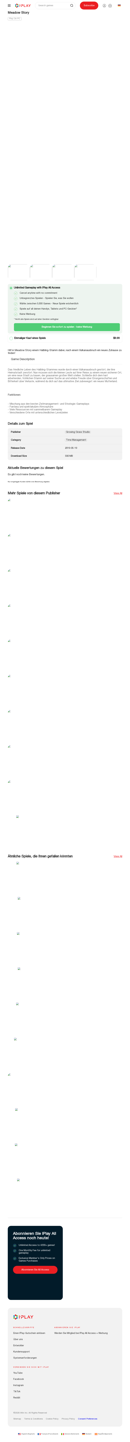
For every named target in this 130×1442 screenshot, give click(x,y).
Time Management (76, 440)
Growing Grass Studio (78, 432)
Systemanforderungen (25, 1358)
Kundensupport (21, 1352)
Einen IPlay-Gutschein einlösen (29, 1333)
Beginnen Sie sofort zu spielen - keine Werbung (67, 327)
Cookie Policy (52, 1419)
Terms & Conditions (33, 1419)
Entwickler (18, 1346)
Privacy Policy (68, 1419)
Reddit (16, 1398)
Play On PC (14, 19)
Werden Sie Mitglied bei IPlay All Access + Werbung (81, 1333)
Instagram (18, 1385)
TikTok (16, 1392)
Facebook (18, 1379)
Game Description (23, 359)
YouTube (18, 1373)
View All (118, 493)
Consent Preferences (87, 1419)
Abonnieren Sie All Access (35, 1270)
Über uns (18, 1339)
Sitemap (17, 1419)
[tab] (23, 361)
